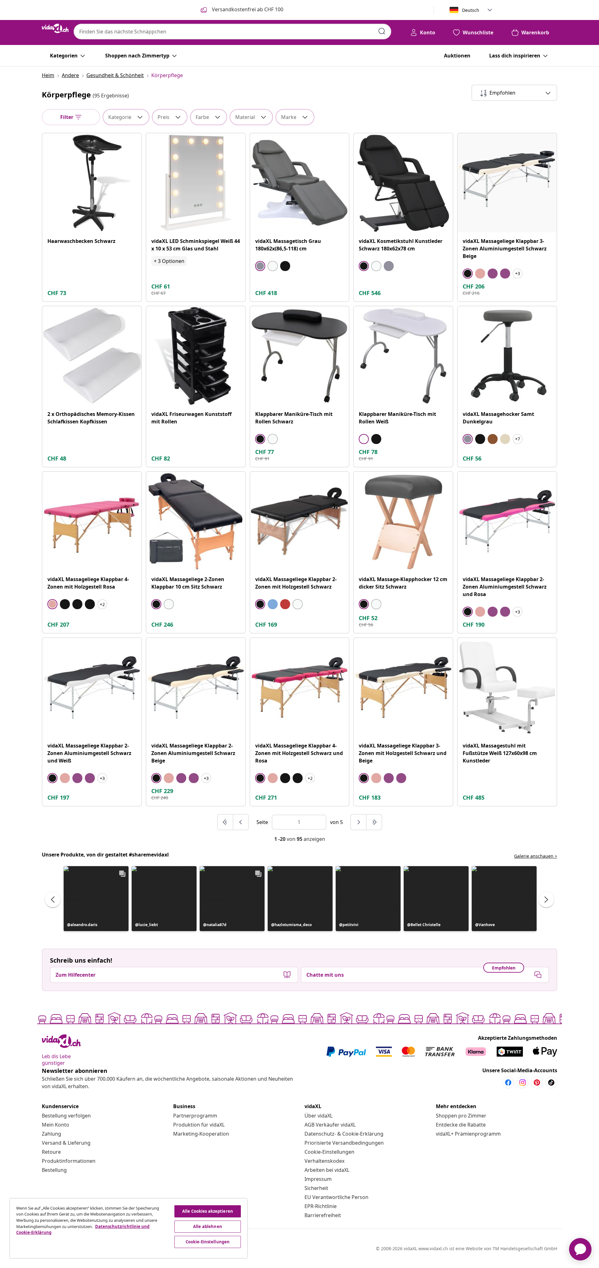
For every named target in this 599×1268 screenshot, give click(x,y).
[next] (359, 822)
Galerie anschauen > (535, 856)
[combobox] (232, 31)
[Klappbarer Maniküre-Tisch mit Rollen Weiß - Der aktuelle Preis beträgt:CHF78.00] (403, 355)
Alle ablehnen (207, 1226)
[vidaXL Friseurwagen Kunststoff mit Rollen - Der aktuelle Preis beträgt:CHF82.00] (195, 355)
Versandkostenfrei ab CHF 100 (247, 9)
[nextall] (374, 822)
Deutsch (470, 10)
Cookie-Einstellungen (329, 1151)
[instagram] (522, 1082)
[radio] (260, 266)
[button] (96, 898)
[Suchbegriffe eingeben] (382, 31)
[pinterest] (537, 1082)
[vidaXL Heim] (55, 28)
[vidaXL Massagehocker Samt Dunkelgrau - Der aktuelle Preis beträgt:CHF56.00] (507, 355)
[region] (128, 1228)
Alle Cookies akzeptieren (207, 1211)
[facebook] (508, 1082)
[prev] (240, 822)
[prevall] (225, 822)
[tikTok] (551, 1082)
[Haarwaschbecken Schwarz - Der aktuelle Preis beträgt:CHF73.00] (91, 182)
